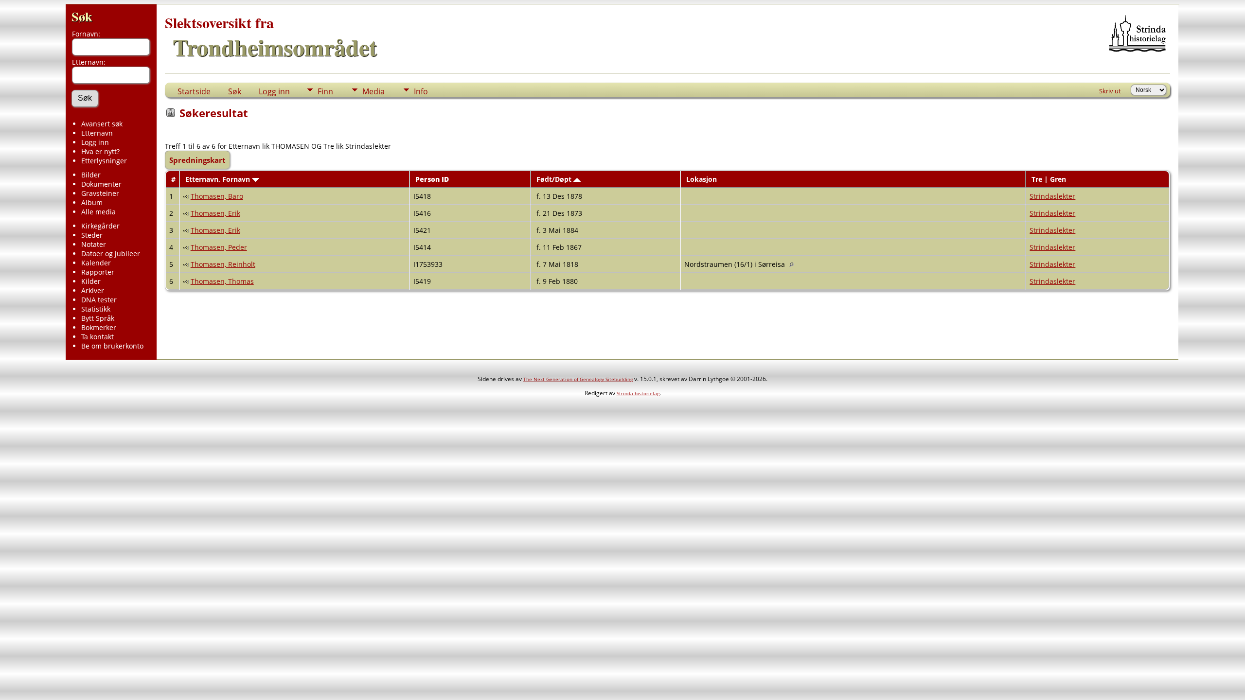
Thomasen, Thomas (222, 281)
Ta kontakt (97, 336)
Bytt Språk (97, 318)
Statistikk (95, 309)
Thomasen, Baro (217, 196)
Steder (92, 235)
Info (421, 91)
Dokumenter (101, 184)
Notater (93, 244)
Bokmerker (98, 327)
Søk (81, 16)
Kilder (91, 281)
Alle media (98, 211)
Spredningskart (197, 160)
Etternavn (97, 133)
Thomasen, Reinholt (223, 264)
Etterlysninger (104, 160)
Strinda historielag (638, 393)
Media (373, 91)
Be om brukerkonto (112, 345)
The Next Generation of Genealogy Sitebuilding (578, 379)
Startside (194, 91)
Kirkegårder (100, 225)
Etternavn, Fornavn (218, 179)
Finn (325, 91)
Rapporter (97, 272)
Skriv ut (1110, 91)
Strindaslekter (1052, 196)
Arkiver (92, 290)
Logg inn (95, 142)
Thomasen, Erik (215, 213)
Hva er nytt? (100, 151)
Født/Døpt (554, 179)
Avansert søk (102, 123)
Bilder (91, 174)
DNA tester (99, 299)
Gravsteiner (100, 193)
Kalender (96, 262)
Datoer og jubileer (110, 253)
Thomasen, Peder (219, 247)
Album (92, 202)
